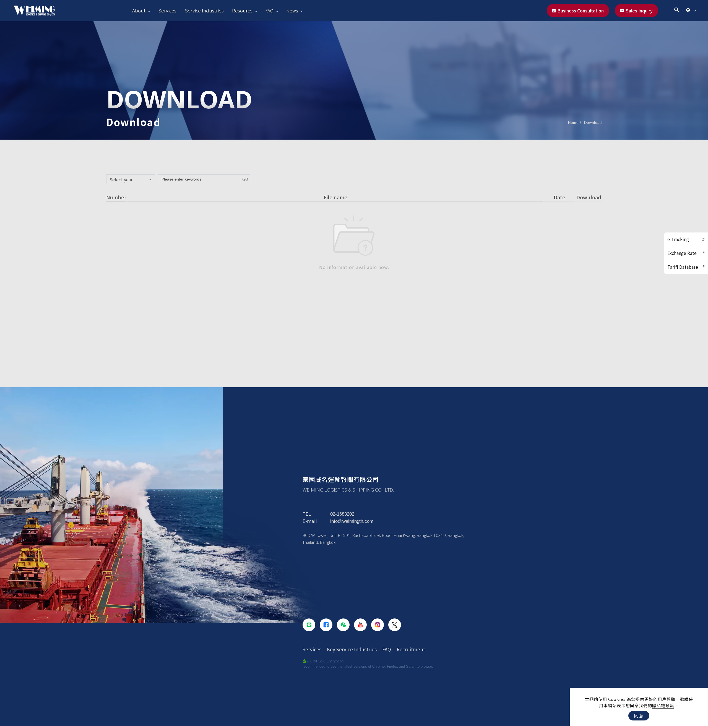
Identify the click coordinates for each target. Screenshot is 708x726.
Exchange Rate (682, 253)
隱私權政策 (663, 705)
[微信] (343, 624)
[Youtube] (360, 624)
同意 (639, 715)
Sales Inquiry (639, 10)
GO (245, 179)
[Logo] (34, 10)
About (138, 10)
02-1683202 (342, 514)
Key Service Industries (352, 649)
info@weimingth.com (351, 521)
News (292, 10)
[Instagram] (377, 624)
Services (167, 10)
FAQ (269, 10)
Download (593, 123)
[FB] (326, 624)
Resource (242, 10)
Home (573, 123)
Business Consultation (580, 10)
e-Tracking (678, 239)
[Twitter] (394, 624)
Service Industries (204, 10)
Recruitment (411, 649)
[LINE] (309, 624)
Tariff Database (682, 266)
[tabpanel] (354, 80)
